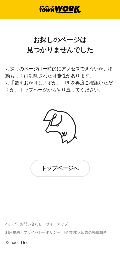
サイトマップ (57, 224)
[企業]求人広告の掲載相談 (85, 232)
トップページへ (60, 168)
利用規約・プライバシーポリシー (32, 232)
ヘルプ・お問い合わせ (23, 224)
